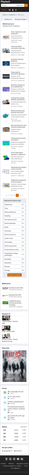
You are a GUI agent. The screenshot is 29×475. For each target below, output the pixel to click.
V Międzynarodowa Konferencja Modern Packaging (15, 303)
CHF (4, 440)
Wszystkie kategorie (14, 275)
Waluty (4, 427)
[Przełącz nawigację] (15, 9)
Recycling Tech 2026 (15, 295)
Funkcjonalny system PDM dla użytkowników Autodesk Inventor (18, 99)
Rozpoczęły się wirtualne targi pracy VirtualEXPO (17, 74)
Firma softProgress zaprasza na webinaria (18, 153)
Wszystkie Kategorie (21, 19)
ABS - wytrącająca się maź (15, 391)
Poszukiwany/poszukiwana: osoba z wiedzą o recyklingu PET (16, 409)
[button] (12, 9)
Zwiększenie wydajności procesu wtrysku (18, 181)
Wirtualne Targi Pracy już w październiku (18, 86)
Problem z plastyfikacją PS (16, 402)
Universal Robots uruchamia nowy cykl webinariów (18, 48)
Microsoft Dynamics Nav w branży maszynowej (18, 126)
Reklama (4, 10)
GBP (4, 437)
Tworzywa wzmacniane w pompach (18, 139)
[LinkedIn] (22, 459)
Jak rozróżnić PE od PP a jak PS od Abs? (16, 417)
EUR (4, 430)
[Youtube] (18, 459)
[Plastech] (6, 1)
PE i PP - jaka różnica (14, 397)
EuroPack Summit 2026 (16, 288)
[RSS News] (10, 459)
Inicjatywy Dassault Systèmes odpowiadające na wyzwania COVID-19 (17, 61)
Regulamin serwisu (22, 463)
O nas (26, 466)
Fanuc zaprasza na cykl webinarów (18, 32)
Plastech (5, 15)
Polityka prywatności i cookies (12, 466)
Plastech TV (6, 314)
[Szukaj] (26, 5)
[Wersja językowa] (9, 9)
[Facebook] (6, 459)
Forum (4, 388)
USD (4, 433)
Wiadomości (12, 15)
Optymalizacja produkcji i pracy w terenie (18, 168)
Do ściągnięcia (15, 468)
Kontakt (3, 463)
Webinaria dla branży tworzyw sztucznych (18, 111)
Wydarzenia (6, 283)
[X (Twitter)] (14, 459)
